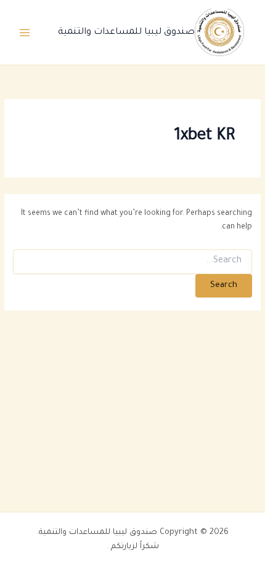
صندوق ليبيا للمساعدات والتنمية (126, 32)
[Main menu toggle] (25, 32)
